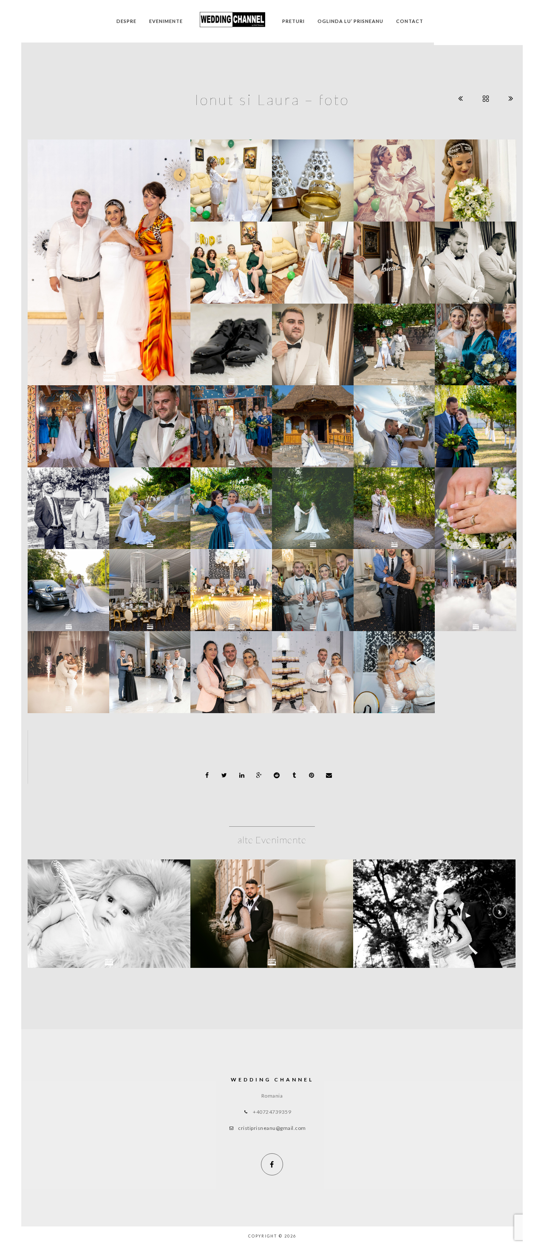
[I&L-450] (149, 421)
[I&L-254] (394, 339)
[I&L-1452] (312, 667)
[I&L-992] (149, 667)
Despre (126, 21)
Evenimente (166, 21)
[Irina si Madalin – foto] (271, 913)
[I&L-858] (149, 585)
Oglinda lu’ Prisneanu (350, 21)
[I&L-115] (231, 257)
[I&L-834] (475, 503)
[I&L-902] (394, 585)
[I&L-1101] (231, 585)
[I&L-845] (68, 585)
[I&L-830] (394, 503)
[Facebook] (272, 1164)
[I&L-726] (68, 503)
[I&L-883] (312, 585)
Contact (409, 21)
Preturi (293, 21)
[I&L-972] (68, 667)
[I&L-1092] (394, 667)
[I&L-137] (312, 257)
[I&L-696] (475, 421)
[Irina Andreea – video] (109, 913)
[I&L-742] (231, 503)
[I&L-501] (231, 421)
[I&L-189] (394, 257)
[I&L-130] (475, 175)
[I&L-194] (475, 257)
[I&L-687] (312, 421)
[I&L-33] (231, 175)
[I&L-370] (475, 339)
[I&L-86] (231, 339)
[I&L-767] (149, 503)
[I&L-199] (312, 339)
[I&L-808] (312, 503)
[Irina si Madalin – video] (434, 913)
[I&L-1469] (109, 269)
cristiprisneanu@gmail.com (272, 1128)
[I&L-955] (475, 585)
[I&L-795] (394, 421)
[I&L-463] (68, 421)
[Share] (206, 775)
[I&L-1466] (231, 667)
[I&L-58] (312, 175)
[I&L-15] (394, 175)
